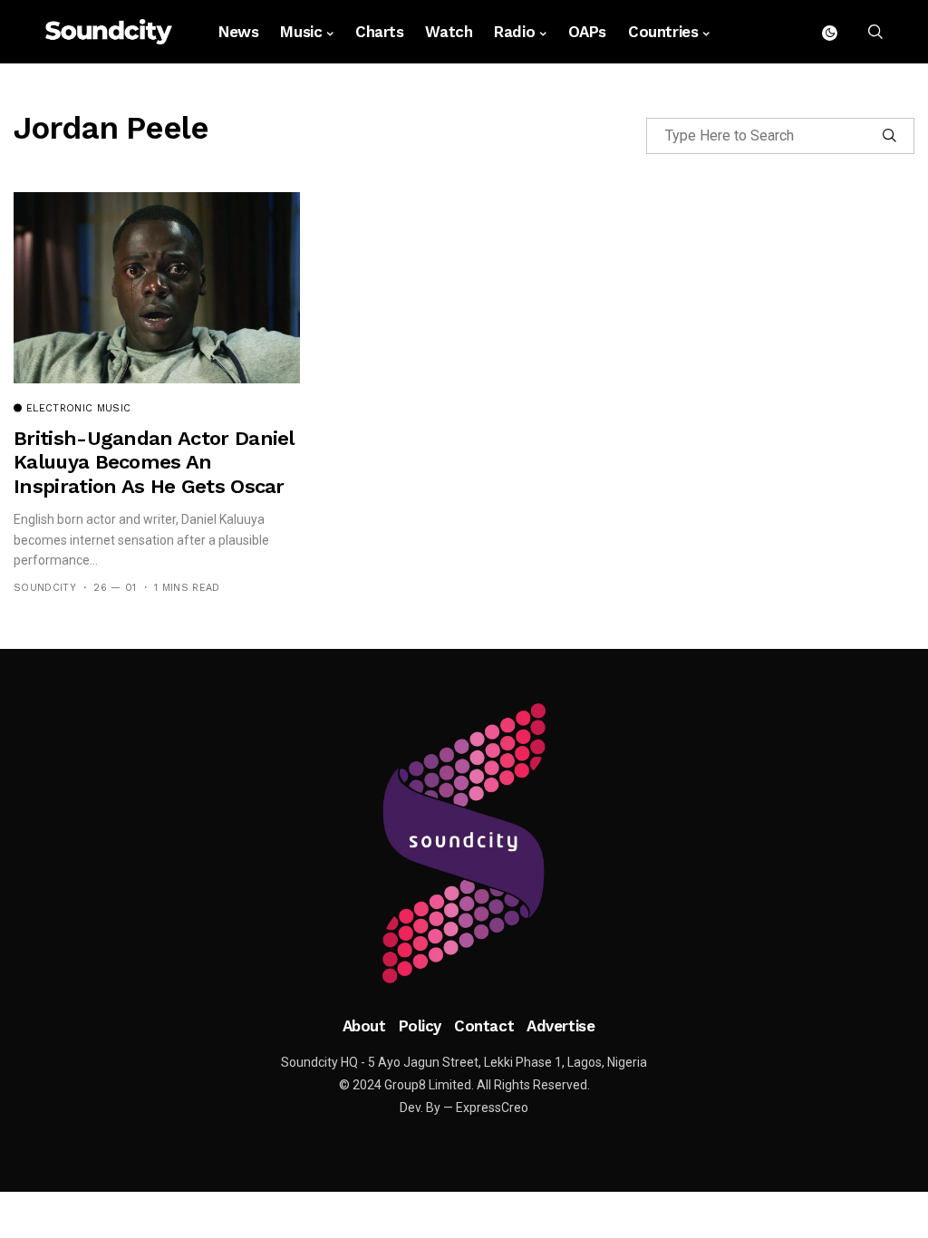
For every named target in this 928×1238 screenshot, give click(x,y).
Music (301, 32)
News (238, 32)
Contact (484, 1026)
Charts (379, 32)
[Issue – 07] (464, 843)
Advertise (560, 1026)
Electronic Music (78, 408)
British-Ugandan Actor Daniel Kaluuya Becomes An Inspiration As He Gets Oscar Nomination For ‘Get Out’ (154, 474)
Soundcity (45, 588)
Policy (420, 1026)
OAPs (587, 32)
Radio (514, 32)
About (364, 1026)
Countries (663, 32)
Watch (448, 32)
